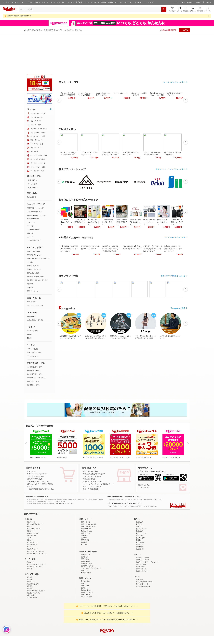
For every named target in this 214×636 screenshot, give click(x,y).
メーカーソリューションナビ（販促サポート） (98, 447)
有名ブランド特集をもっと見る (173, 263)
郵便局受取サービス (34, 333)
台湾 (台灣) (139, 564)
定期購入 (30, 246)
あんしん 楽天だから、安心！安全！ (177, 468)
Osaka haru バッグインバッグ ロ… (149, 209)
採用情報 (129, 635)
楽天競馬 (84, 527)
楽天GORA (85, 520)
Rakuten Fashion (33, 181)
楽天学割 (30, 250)
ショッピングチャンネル (35, 239)
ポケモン (30, 196)
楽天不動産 (139, 531)
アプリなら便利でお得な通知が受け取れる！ (152, 434)
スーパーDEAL (26, 2)
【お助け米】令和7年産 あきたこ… (79, 209)
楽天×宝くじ (85, 524)
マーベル (30, 189)
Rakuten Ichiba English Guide (37, 437)
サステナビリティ (144, 450)
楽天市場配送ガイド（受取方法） (38, 444)
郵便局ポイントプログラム (36, 340)
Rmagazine (31, 279)
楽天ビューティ (141, 518)
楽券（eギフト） (33, 254)
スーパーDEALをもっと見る (174, 70)
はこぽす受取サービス (34, 337)
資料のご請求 (100, 437)
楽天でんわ (85, 543)
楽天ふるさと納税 (33, 236)
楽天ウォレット (32, 566)
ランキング (15, 2)
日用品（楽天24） (33, 228)
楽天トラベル (85, 506)
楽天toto (84, 522)
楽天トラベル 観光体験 (88, 509)
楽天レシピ (139, 520)
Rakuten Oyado (86, 515)
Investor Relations (93, 635)
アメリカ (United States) (144, 566)
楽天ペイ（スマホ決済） (35, 551)
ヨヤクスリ (139, 511)
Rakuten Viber (86, 557)
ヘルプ (208, 2)
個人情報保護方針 (140, 635)
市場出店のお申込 (89, 437)
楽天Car (138, 524)
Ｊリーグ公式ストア (34, 203)
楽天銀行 (30, 562)
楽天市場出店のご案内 (90, 434)
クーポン (30, 225)
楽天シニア (139, 515)
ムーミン (30, 200)
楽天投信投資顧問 (33, 568)
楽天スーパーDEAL (33, 214)
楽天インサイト (141, 553)
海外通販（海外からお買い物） (37, 243)
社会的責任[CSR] (107, 635)
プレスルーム (119, 635)
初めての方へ (31, 434)
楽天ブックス (31, 506)
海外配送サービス (33, 348)
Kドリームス (85, 529)
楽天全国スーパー (33, 527)
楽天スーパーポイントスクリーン (147, 546)
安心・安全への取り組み (35, 439)
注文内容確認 (33, 452)
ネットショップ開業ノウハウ (92, 444)
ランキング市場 (32, 293)
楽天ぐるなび (140, 522)
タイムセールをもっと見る (174, 225)
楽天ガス (139, 509)
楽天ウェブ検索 (86, 548)
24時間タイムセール (34, 218)
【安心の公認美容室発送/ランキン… (121, 209)
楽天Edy (29, 553)
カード (52, 2)
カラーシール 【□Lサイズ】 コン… (66, 209)
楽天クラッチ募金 (144, 448)
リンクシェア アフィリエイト (91, 552)
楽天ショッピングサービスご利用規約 (40, 447)
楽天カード (30, 546)
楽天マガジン (85, 570)
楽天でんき (139, 506)
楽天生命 (30, 573)
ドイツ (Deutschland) (143, 570)
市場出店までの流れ (89, 442)
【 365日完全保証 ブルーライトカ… (108, 209)
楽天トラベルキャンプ (88, 511)
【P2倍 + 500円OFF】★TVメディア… (177, 209)
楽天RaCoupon (32, 533)
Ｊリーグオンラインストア (35, 536)
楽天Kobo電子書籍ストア (35, 509)
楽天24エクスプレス (115, 2)
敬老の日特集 (31, 160)
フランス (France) (142, 568)
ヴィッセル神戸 (86, 581)
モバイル (6, 2)
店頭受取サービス (33, 344)
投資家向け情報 (81, 635)
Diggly (29, 301)
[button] (179, 9)
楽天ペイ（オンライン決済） (36, 549)
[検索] (163, 9)
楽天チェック (140, 551)
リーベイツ (95, 2)
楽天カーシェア (86, 518)
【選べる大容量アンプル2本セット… (136, 209)
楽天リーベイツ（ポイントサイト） (39, 221)
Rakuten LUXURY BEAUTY (36, 178)
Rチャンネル (85, 565)
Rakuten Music (86, 574)
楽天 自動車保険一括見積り (36, 575)
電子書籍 (79, 2)
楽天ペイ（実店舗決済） (91, 452)
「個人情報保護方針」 (58, 466)
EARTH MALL (32, 264)
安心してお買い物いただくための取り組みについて (124, 466)
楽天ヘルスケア (141, 513)
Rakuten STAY (86, 513)
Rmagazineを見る (178, 296)
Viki (82, 568)
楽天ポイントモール (142, 544)
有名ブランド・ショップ (35, 171)
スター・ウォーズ (33, 192)
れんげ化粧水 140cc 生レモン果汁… (94, 209)
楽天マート (30, 524)
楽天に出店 (200, 2)
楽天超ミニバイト (142, 555)
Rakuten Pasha (141, 549)
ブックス (70, 2)
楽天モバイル (85, 539)
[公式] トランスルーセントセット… (163, 209)
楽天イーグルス (86, 579)
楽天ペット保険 (32, 582)
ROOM (150, 2)
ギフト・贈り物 (32, 312)
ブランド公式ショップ (34, 174)
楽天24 (103, 2)
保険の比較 (30, 579)
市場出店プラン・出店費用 (92, 439)
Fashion (37, 2)
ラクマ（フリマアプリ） (35, 268)
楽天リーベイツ (32, 529)
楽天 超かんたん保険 (33, 577)
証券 (58, 2)
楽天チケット (85, 572)
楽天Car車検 (140, 527)
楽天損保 (30, 570)
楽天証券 (30, 564)
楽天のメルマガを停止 (46, 452)
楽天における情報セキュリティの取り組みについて (124, 459)
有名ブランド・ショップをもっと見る (170, 157)
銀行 (63, 2)
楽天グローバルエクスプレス (36, 538)
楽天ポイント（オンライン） (92, 449)
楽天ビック (129, 2)
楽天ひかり (85, 541)
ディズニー (31, 185)
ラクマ (86, 2)
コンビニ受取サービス (34, 330)
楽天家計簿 (139, 533)
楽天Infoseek (85, 546)
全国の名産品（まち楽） (35, 283)
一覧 (50, 72)
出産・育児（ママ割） (34, 315)
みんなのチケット (87, 577)
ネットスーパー (140, 2)
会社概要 (71, 635)
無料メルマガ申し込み (34, 442)
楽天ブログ (85, 555)
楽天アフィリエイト (88, 550)
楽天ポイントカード (142, 542)
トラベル (45, 2)
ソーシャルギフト (33, 319)
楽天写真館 (139, 529)
